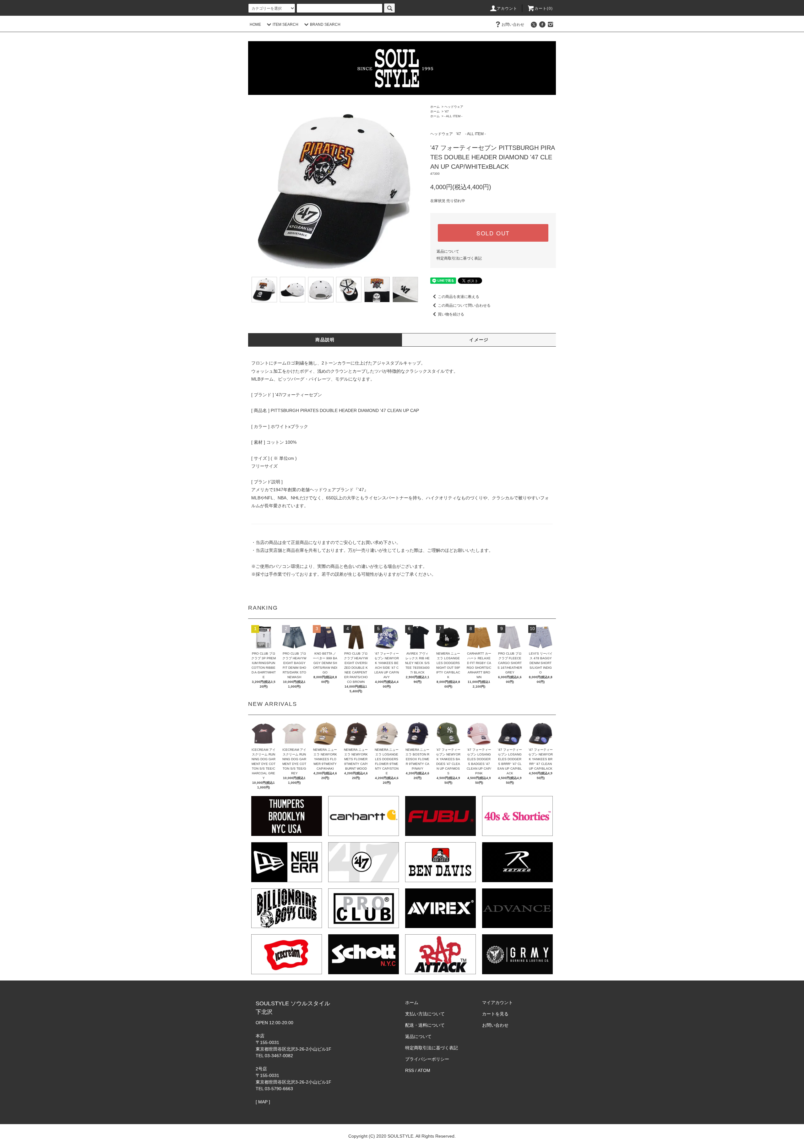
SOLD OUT (493, 233)
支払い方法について (425, 1013)
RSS (409, 1070)
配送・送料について (425, 1025)
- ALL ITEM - (453, 116)
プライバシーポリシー (427, 1059)
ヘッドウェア (453, 106)
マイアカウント (497, 1002)
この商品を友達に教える (458, 296)
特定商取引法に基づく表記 (459, 258)
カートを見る (495, 1013)
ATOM (424, 1070)
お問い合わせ (513, 24)
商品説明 (325, 339)
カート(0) (544, 8)
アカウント (507, 8)
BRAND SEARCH (325, 24)
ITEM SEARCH (285, 24)
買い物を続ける (451, 314)
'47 (446, 111)
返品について (448, 251)
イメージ (479, 339)
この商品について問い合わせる (464, 305)
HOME (255, 24)
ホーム (435, 106)
